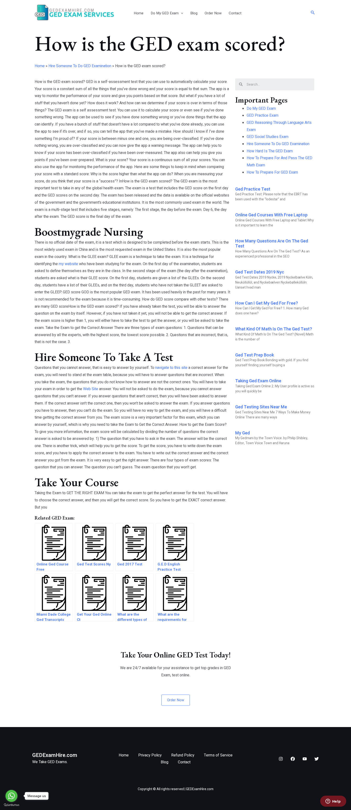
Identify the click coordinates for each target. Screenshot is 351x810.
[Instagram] (281, 759)
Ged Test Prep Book (254, 355)
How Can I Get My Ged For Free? (266, 303)
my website (68, 264)
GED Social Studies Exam (267, 137)
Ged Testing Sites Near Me (261, 407)
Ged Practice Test (252, 189)
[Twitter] (316, 759)
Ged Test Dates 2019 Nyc (259, 272)
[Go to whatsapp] (11, 796)
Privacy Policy (150, 755)
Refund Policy (182, 755)
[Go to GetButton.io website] (11, 805)
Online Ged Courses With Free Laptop (271, 215)
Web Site (90, 389)
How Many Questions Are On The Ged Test (271, 244)
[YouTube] (305, 759)
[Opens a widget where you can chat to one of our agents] (333, 802)
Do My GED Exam (165, 13)
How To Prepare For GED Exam (272, 172)
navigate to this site (171, 368)
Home (139, 13)
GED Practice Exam (262, 115)
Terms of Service (218, 755)
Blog (193, 13)
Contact (235, 13)
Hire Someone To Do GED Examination (79, 66)
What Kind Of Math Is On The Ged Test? (273, 329)
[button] (181, 13)
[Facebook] (293, 759)
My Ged (242, 433)
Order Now (213, 13)
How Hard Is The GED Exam (270, 151)
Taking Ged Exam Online (258, 381)
